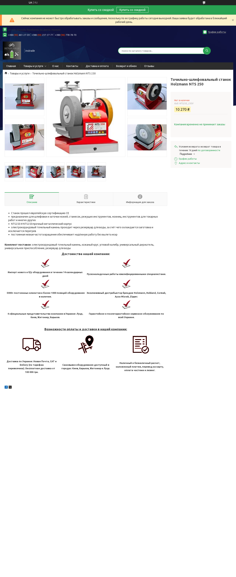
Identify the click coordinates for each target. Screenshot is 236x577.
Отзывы (149, 66)
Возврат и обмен (126, 66)
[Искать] (207, 51)
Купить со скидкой (132, 9)
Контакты (72, 66)
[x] (10, 387)
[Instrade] (12, 50)
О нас (55, 66)
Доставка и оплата (97, 66)
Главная (11, 66)
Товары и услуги (33, 66)
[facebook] (6, 387)
